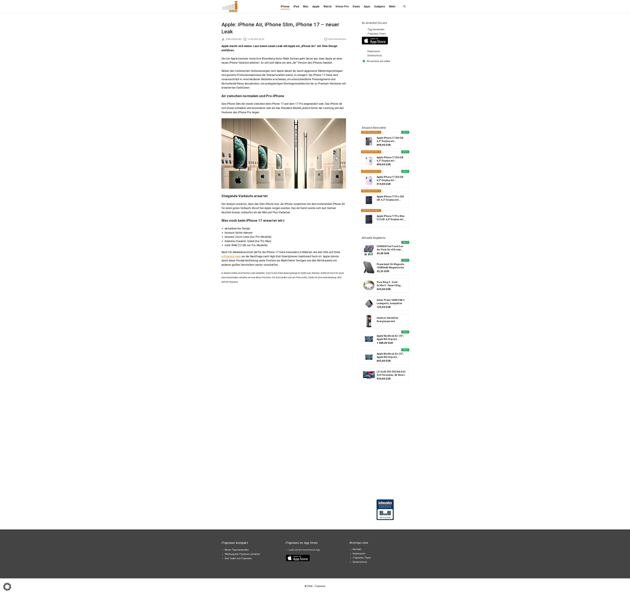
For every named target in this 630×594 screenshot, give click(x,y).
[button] (7, 587)
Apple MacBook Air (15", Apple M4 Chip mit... (390, 337)
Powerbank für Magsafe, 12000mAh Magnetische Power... (391, 266)
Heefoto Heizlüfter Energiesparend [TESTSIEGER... (388, 320)
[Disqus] (283, 325)
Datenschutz (375, 55)
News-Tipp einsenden (237, 549)
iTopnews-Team (377, 33)
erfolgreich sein (230, 256)
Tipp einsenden (376, 29)
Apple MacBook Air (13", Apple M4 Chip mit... (390, 355)
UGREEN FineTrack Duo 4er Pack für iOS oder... (390, 248)
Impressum (374, 51)
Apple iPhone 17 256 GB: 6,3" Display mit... (390, 139)
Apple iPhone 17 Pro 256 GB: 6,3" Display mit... (390, 198)
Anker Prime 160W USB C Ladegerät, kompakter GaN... (391, 302)
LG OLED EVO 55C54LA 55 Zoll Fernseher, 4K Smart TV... (391, 373)
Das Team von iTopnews (238, 558)
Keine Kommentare (337, 39)
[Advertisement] (386, 94)
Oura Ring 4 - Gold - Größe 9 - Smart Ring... (390, 284)
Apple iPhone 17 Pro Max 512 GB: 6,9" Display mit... (391, 218)
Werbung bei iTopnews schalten (242, 554)
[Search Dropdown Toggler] (405, 6)
